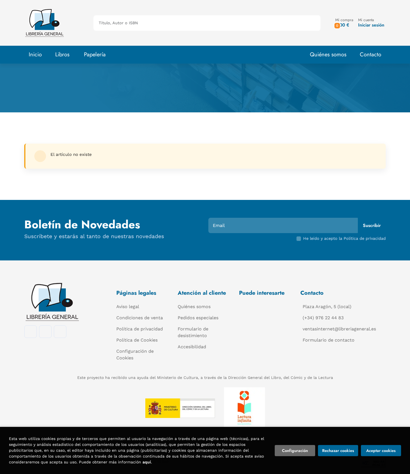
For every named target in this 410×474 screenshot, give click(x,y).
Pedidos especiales (198, 317)
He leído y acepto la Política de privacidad (344, 238)
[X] (60, 331)
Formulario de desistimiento (193, 332)
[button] (344, 23)
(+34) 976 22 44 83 (323, 317)
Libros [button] (62, 54)
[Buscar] (311, 23)
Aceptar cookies (380, 450)
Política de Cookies (137, 340)
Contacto (370, 54)
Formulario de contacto (328, 340)
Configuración (295, 450)
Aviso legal (127, 306)
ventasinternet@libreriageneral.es (339, 329)
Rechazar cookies (338, 450)
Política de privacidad (139, 329)
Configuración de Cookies (135, 355)
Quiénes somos (328, 54)
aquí (147, 462)
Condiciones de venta (139, 317)
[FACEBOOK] (30, 331)
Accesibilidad (192, 346)
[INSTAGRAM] (45, 331)
